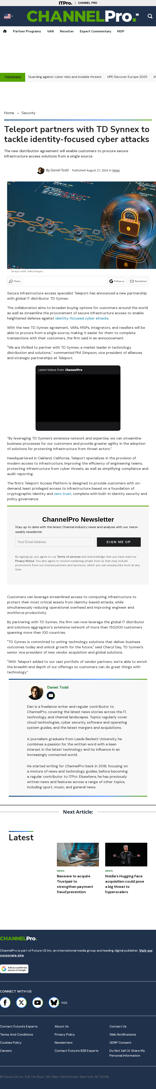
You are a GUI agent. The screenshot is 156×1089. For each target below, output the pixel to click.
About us (62, 1026)
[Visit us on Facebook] (5, 1003)
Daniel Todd (60, 170)
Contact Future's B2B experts (77, 1051)
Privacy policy (65, 1034)
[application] (78, 398)
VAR (50, 31)
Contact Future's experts (19, 1026)
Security (28, 112)
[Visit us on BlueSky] (52, 1003)
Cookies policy (11, 1042)
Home (9, 112)
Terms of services (69, 556)
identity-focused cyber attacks (81, 318)
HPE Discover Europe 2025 (127, 77)
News (116, 170)
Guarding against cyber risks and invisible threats (64, 77)
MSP (120, 31)
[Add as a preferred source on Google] (14, 968)
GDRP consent (120, 1042)
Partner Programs (27, 31)
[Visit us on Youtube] (37, 1003)
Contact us (118, 1026)
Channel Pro (87, 2)
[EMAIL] (51, 695)
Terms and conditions (16, 1034)
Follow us (119, 281)
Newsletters (64, 1042)
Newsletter (141, 281)
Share (17, 281)
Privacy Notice (24, 561)
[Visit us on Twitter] (21, 1003)
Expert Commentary (95, 31)
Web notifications (122, 1034)
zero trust (62, 493)
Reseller (67, 31)
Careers (6, 1051)
